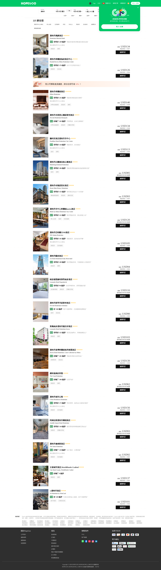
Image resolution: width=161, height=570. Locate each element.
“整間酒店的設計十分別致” (75, 192)
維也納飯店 (47, 523)
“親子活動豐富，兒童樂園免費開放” (74, 309)
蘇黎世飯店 (32, 523)
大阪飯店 (62, 521)
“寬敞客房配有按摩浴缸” (74, 356)
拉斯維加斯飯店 (102, 523)
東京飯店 (47, 521)
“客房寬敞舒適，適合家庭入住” (76, 215)
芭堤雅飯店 (109, 521)
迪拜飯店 (70, 524)
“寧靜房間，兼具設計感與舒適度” (77, 403)
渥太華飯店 (25, 524)
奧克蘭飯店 (63, 524)
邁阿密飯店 (132, 523)
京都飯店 (85, 521)
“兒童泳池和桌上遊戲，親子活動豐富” (75, 497)
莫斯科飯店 (70, 523)
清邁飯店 (77, 521)
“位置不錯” (69, 379)
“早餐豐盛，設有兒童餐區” (75, 121)
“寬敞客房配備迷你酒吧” (74, 98)
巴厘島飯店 (70, 521)
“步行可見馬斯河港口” (73, 65)
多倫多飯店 (124, 523)
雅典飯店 (62, 523)
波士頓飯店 (116, 523)
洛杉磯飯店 (78, 523)
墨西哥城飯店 (33, 524)
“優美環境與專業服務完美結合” (76, 426)
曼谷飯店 (24, 521)
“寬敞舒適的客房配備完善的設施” (77, 42)
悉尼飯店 (47, 524)
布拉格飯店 (55, 523)
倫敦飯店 (131, 521)
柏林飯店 (139, 521)
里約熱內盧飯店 (41, 524)
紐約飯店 (85, 523)
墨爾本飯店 (55, 524)
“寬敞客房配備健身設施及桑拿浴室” (78, 168)
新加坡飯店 (55, 521)
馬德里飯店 (25, 523)
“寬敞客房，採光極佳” (73, 145)
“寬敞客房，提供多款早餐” (75, 238)
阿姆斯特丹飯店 (41, 523)
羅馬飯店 (123, 521)
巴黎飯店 (116, 521)
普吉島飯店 (40, 521)
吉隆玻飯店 (93, 521)
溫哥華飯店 (139, 523)
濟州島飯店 (101, 521)
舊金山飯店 (93, 523)
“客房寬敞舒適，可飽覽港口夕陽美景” (78, 262)
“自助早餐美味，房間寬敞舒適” (75, 285)
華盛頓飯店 (109, 523)
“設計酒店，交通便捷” (73, 450)
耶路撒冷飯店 (86, 524)
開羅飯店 (77, 524)
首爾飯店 (32, 521)
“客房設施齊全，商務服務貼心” (76, 332)
